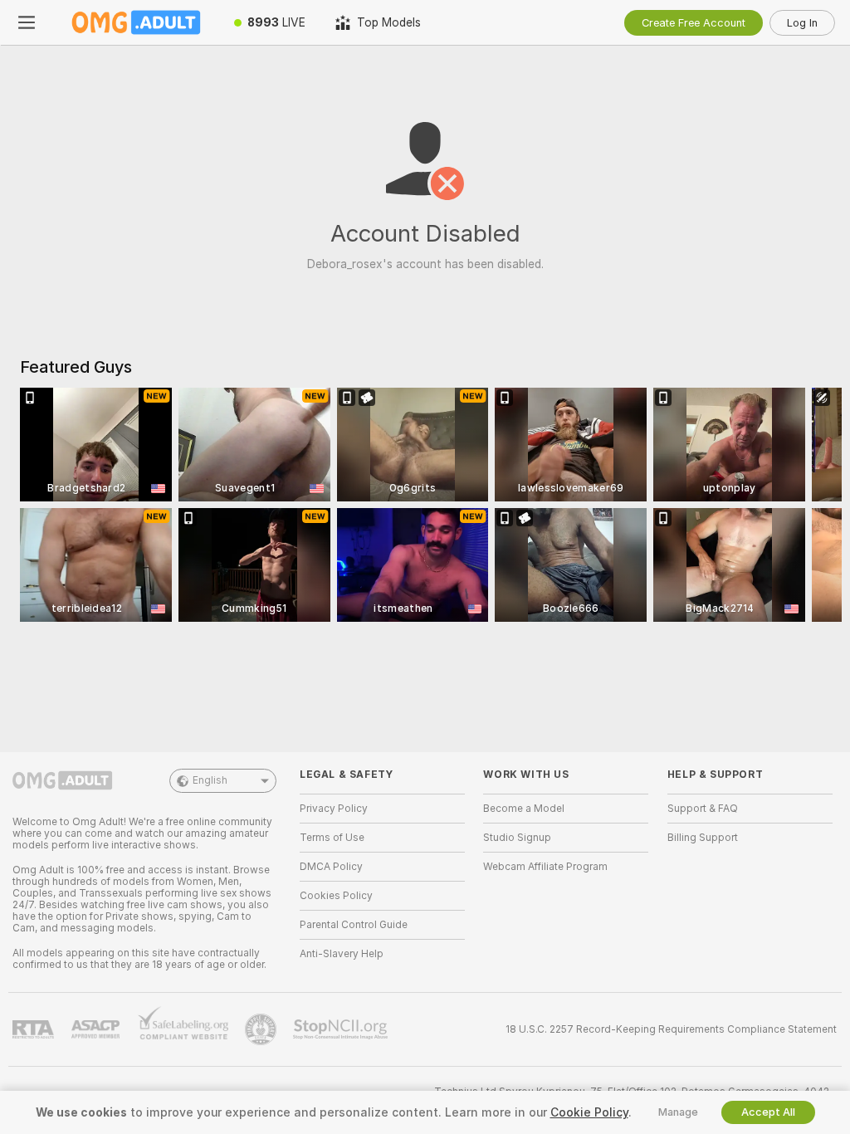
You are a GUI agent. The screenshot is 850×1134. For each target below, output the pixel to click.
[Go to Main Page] (136, 22)
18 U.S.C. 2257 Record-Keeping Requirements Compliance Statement (671, 1029)
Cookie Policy (589, 1112)
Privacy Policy (334, 808)
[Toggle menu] (26, 22)
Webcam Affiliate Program (545, 866)
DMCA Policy (331, 866)
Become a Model (523, 808)
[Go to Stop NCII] (342, 1029)
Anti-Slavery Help (341, 954)
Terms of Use (332, 837)
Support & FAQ (702, 808)
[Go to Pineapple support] (262, 1029)
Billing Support (702, 837)
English (210, 780)
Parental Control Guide (354, 925)
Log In (802, 23)
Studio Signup (517, 837)
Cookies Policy (336, 896)
